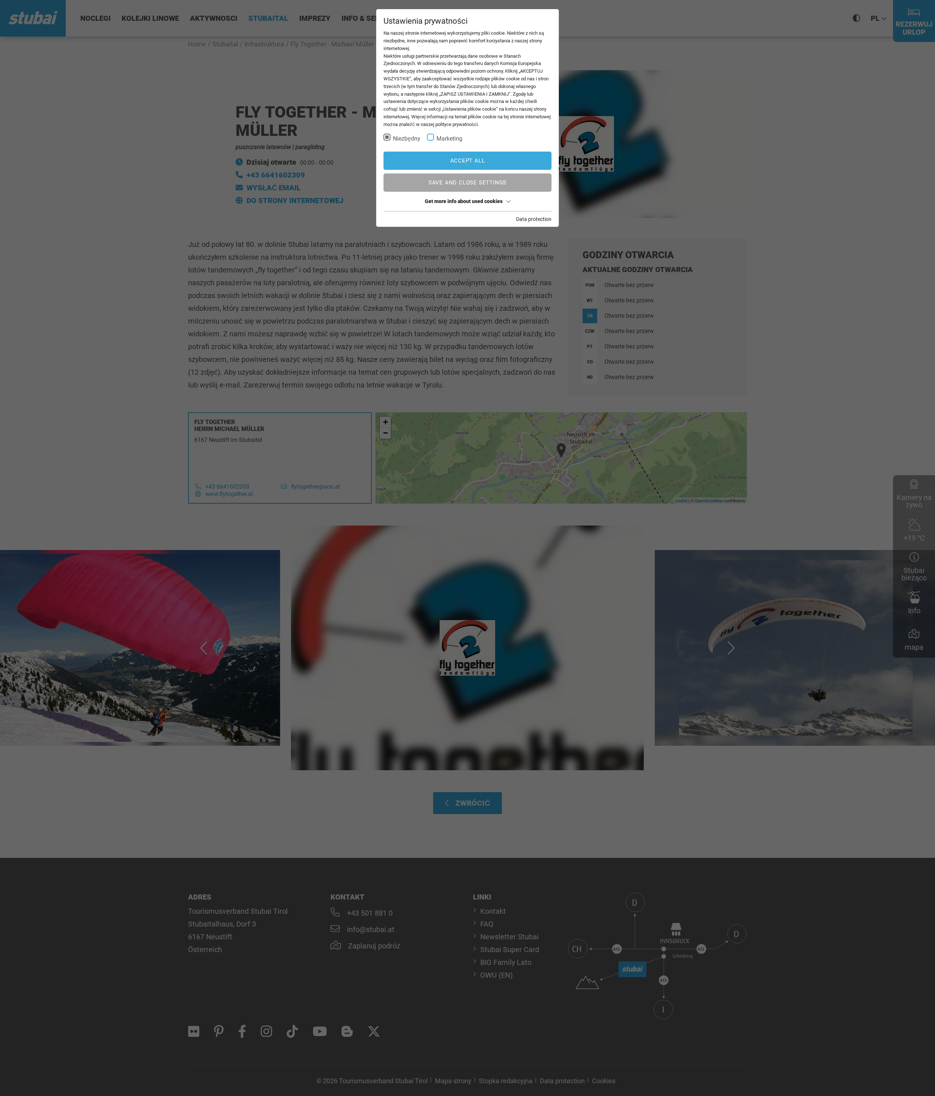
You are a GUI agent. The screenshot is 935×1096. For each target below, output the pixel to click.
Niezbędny (406, 138)
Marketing (449, 138)
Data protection (534, 219)
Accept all (467, 160)
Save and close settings (467, 182)
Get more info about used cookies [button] (464, 201)
